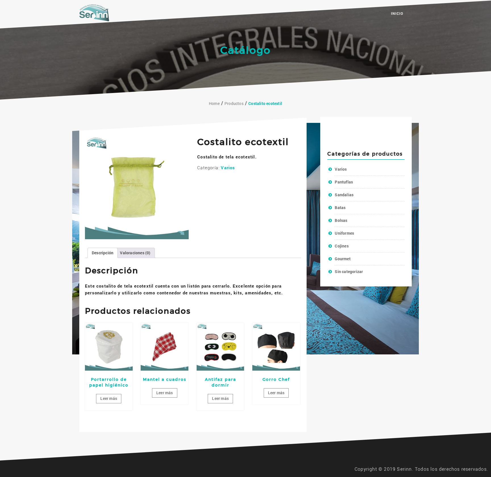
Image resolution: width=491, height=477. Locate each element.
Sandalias (344, 194)
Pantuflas (344, 182)
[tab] (103, 253)
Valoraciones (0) (135, 252)
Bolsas (341, 220)
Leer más (108, 398)
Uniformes (344, 233)
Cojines (341, 246)
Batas (340, 207)
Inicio (397, 13)
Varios (228, 167)
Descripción (102, 252)
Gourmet (342, 258)
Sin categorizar (349, 271)
